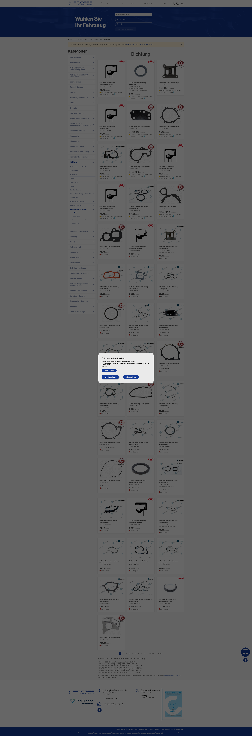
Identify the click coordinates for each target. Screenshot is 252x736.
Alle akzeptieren (110, 377)
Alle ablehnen (131, 377)
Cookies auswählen (109, 370)
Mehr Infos (104, 366)
